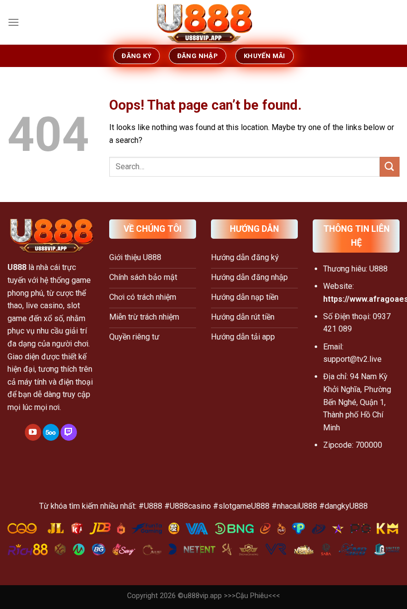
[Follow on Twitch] (69, 432)
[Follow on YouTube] (33, 432)
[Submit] (390, 166)
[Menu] (13, 22)
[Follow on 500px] (51, 432)
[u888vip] (203, 22)
